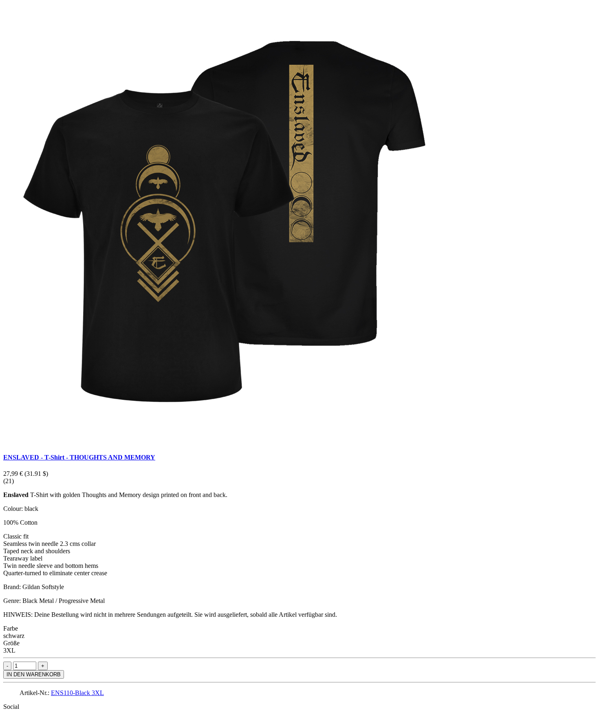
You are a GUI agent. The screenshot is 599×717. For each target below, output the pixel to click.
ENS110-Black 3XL (77, 692)
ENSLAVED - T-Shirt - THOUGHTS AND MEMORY (79, 457)
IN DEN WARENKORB (34, 674)
